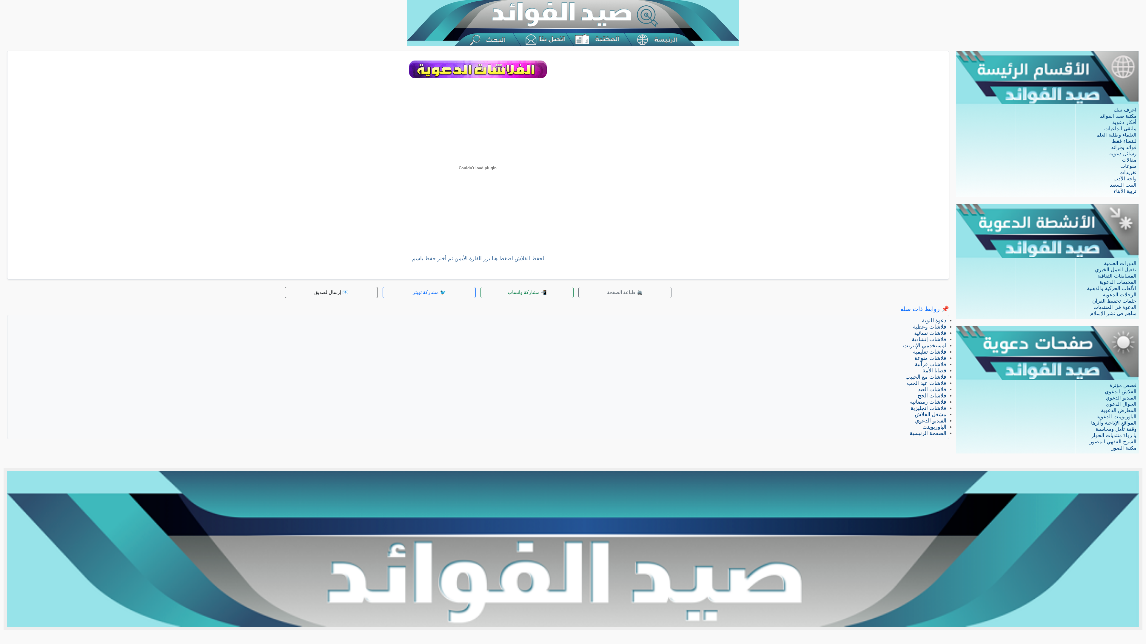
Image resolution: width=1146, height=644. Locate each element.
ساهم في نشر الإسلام (1113, 313)
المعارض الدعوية (1118, 410)
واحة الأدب (1124, 179)
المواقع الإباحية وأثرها (1113, 423)
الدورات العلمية (1120, 263)
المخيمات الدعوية (1117, 282)
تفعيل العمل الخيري (1115, 270)
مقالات (1129, 160)
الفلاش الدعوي (1120, 391)
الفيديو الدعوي (1121, 398)
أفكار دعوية (1124, 122)
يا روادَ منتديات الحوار (1113, 435)
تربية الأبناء (1125, 191)
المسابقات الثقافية (1116, 276)
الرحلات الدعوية (1119, 295)
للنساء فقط (1124, 141)
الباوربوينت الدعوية (1116, 416)
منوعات (1128, 166)
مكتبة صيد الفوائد (1118, 116)
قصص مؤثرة (1123, 385)
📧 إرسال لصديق (331, 292)
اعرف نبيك (1125, 110)
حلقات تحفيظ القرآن (1114, 301)
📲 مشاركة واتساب (527, 292)
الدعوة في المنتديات (1114, 307)
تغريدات (1127, 172)
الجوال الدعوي (1121, 404)
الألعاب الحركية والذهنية (1111, 288)
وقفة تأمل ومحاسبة (1116, 429)
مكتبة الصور (1123, 448)
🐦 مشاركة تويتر (429, 292)
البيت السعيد (1123, 185)
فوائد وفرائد (1123, 147)
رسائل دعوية (1122, 154)
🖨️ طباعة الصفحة (625, 292)
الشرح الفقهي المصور (1113, 442)
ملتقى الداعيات (1120, 128)
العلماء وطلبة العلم (1116, 135)
